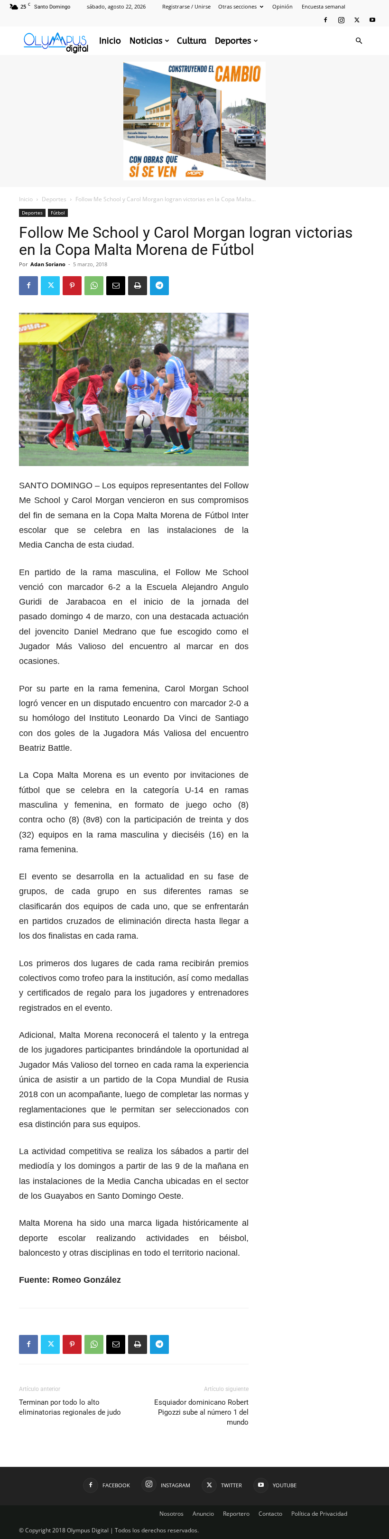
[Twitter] (357, 20)
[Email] (115, 285)
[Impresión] (137, 285)
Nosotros (171, 1514)
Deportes (233, 41)
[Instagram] (341, 20)
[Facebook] (325, 20)
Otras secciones (237, 6)
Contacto (270, 1514)
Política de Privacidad (319, 1514)
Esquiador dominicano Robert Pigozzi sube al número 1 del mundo (201, 1412)
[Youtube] (372, 20)
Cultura (191, 41)
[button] (358, 41)
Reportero (236, 1514)
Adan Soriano (47, 264)
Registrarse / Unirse (186, 6)
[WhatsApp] (93, 285)
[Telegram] (159, 285)
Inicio (110, 41)
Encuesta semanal (323, 6)
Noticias (146, 41)
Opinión (282, 6)
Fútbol (58, 212)
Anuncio (203, 1514)
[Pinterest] (72, 285)
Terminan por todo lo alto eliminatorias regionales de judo (70, 1407)
